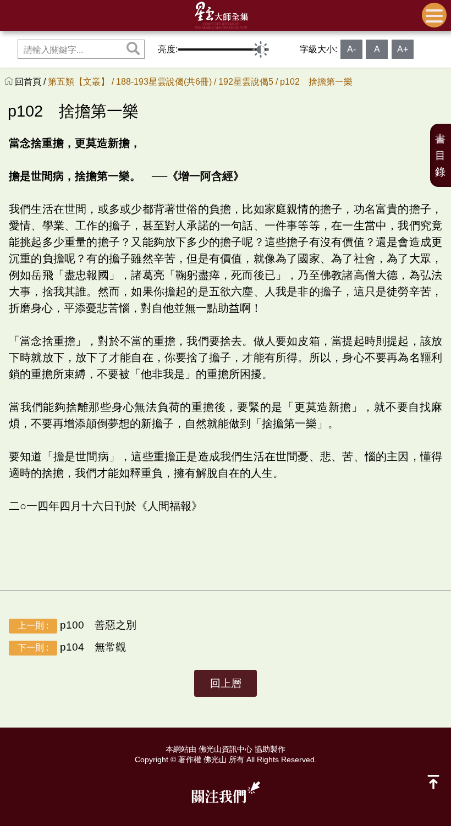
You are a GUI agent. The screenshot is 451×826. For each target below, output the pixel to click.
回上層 (225, 683)
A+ (402, 49)
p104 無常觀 (72, 647)
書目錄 (440, 155)
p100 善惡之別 (77, 625)
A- (351, 49)
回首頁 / (31, 81)
